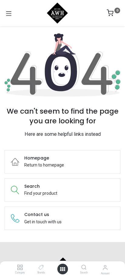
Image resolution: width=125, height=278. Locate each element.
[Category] (20, 267)
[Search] (84, 267)
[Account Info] (105, 267)
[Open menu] (62, 269)
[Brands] (41, 267)
